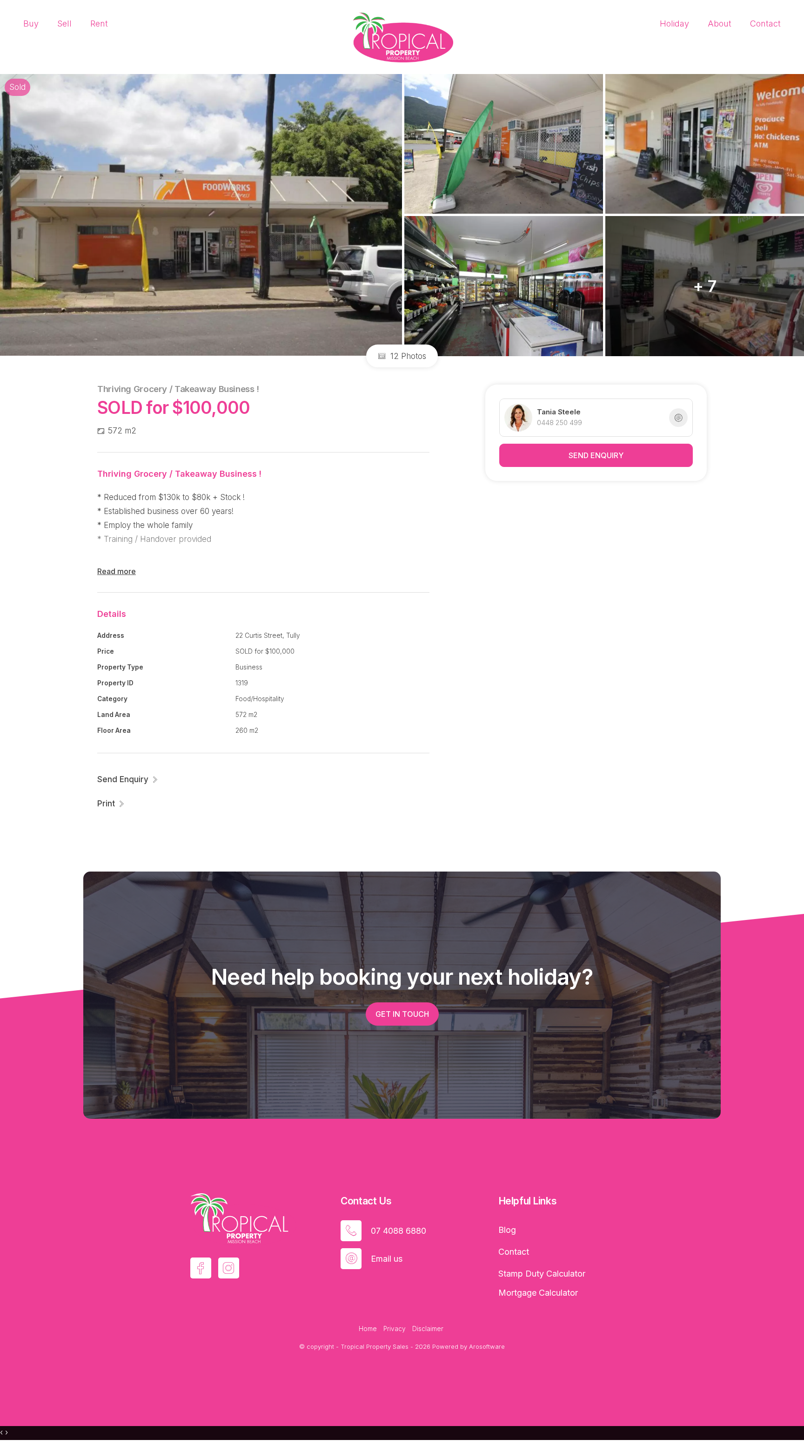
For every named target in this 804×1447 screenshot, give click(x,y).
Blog (507, 1230)
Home (368, 1328)
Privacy (394, 1328)
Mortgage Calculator (538, 1293)
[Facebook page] (200, 1268)
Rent (99, 23)
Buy (31, 23)
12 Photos (407, 356)
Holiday (674, 23)
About (719, 23)
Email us (386, 1259)
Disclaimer (427, 1328)
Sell (64, 23)
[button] (111, 803)
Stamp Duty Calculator (541, 1273)
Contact (765, 23)
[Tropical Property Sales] (402, 36)
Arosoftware (487, 1346)
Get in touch (402, 1014)
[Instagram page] (228, 1268)
